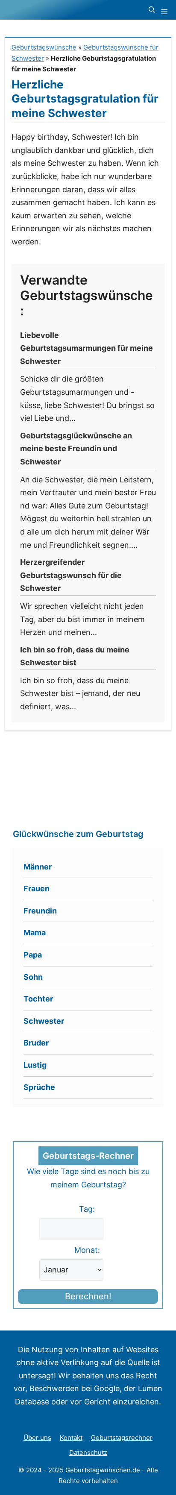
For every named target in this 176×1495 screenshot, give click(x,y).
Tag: (87, 1208)
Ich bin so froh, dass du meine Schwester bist (74, 656)
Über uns (37, 1437)
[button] (152, 10)
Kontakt (71, 1437)
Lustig (35, 1064)
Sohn (33, 976)
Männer (37, 866)
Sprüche (39, 1087)
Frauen (36, 888)
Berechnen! (88, 1296)
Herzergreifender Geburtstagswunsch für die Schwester (71, 575)
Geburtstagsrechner (122, 1437)
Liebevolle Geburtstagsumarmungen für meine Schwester (86, 348)
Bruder (36, 1042)
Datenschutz (88, 1452)
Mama (34, 932)
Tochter (38, 998)
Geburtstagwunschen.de (102, 1470)
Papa (32, 954)
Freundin (40, 910)
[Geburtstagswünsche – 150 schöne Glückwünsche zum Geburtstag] (58, 10)
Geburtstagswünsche (44, 47)
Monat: (87, 1249)
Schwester (43, 1020)
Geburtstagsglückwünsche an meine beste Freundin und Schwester (76, 448)
